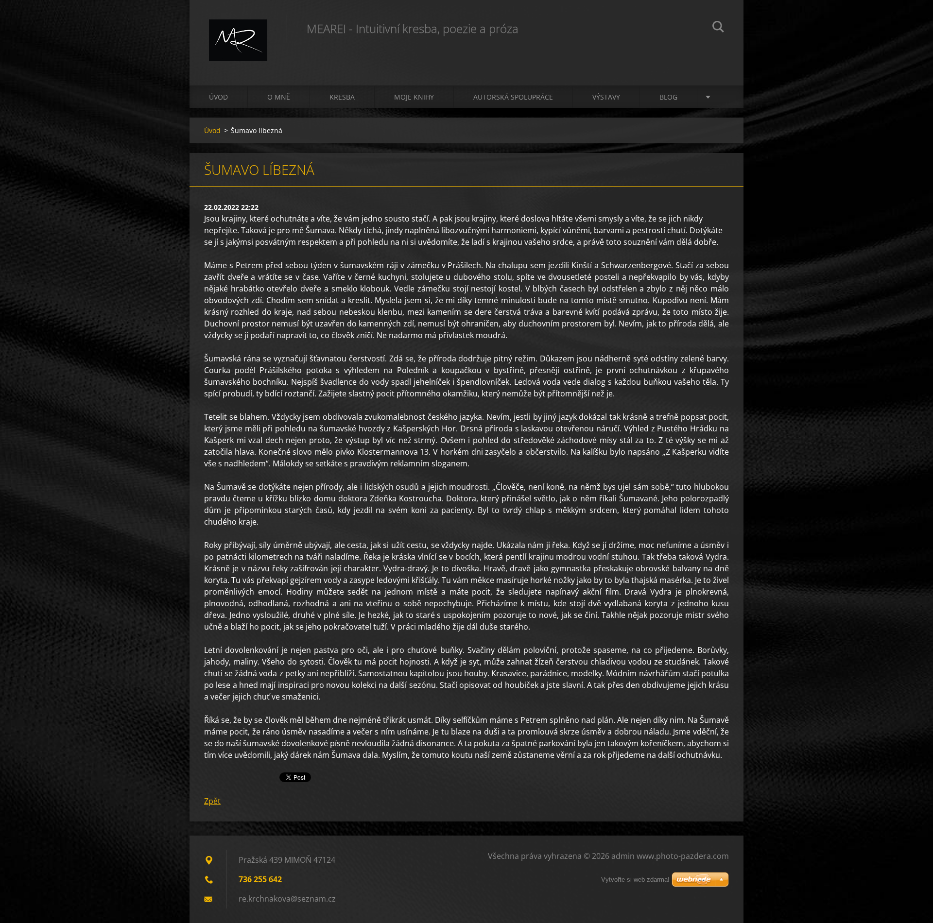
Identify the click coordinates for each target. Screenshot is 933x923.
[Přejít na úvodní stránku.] (238, 33)
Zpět (212, 801)
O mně (278, 97)
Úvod (218, 97)
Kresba (342, 97)
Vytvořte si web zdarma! (635, 879)
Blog (668, 97)
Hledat (718, 28)
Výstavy (606, 97)
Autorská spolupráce (513, 97)
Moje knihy (414, 97)
